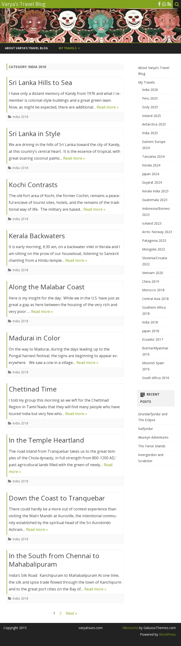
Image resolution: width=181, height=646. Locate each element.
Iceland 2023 (151, 223)
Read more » (108, 107)
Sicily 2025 (150, 107)
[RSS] (169, 4)
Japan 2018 (150, 331)
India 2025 (150, 133)
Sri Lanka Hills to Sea (40, 82)
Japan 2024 (150, 174)
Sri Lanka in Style (34, 133)
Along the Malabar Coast (47, 286)
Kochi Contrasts (33, 184)
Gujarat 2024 (152, 182)
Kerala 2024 (151, 165)
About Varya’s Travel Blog (26, 48)
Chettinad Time (33, 388)
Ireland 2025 (151, 115)
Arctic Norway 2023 (157, 232)
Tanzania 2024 (153, 156)
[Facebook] (159, 4)
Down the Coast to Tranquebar (57, 497)
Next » (71, 613)
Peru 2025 (150, 98)
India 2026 (150, 89)
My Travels (67, 48)
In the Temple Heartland (46, 440)
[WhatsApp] (164, 4)
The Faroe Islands (151, 446)
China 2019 (150, 281)
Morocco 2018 (153, 290)
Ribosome (130, 628)
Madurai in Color (34, 337)
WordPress (167, 634)
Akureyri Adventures (153, 437)
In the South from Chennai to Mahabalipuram (54, 560)
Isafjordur (145, 428)
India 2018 (20, 116)
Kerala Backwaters (37, 235)
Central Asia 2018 (155, 298)
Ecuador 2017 (152, 339)
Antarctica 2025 (154, 124)
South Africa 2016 (155, 377)
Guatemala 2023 (154, 200)
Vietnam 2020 (152, 273)
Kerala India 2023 (155, 191)
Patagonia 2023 (154, 240)
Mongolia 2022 (153, 249)
